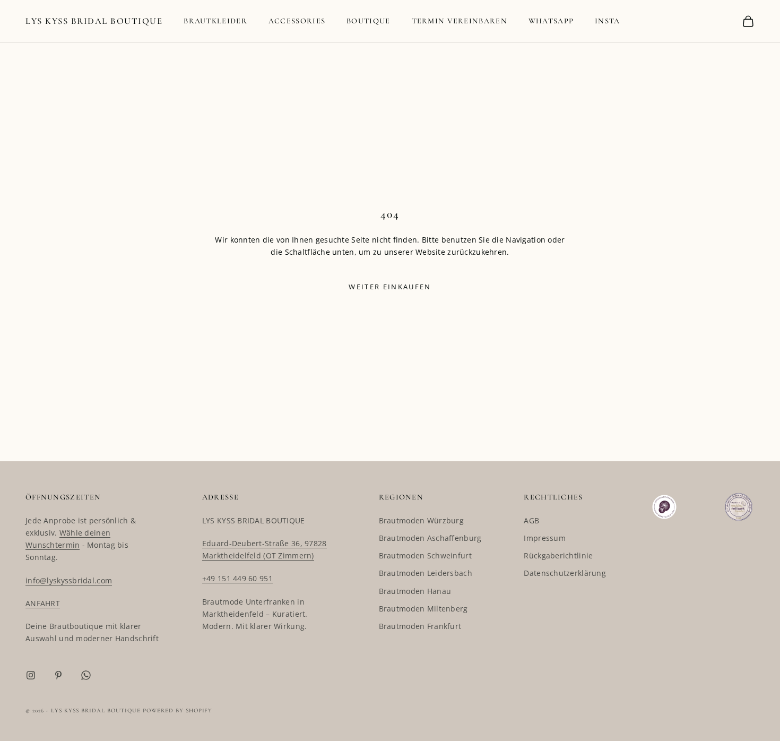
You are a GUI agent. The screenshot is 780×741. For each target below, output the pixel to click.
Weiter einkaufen (390, 286)
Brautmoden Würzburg (421, 520)
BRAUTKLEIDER (215, 20)
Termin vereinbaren (459, 20)
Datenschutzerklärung (565, 573)
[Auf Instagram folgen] (30, 675)
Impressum (545, 538)
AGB (531, 520)
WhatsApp (551, 20)
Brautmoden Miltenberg (423, 609)
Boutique (368, 20)
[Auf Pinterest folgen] (58, 675)
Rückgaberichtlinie (558, 555)
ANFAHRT (42, 603)
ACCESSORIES (296, 20)
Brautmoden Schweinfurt (425, 555)
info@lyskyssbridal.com (68, 580)
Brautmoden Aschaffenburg (430, 538)
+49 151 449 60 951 (237, 578)
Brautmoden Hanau (415, 591)
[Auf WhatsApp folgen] (86, 675)
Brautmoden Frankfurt (420, 626)
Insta (607, 20)
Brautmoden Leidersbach (425, 573)
